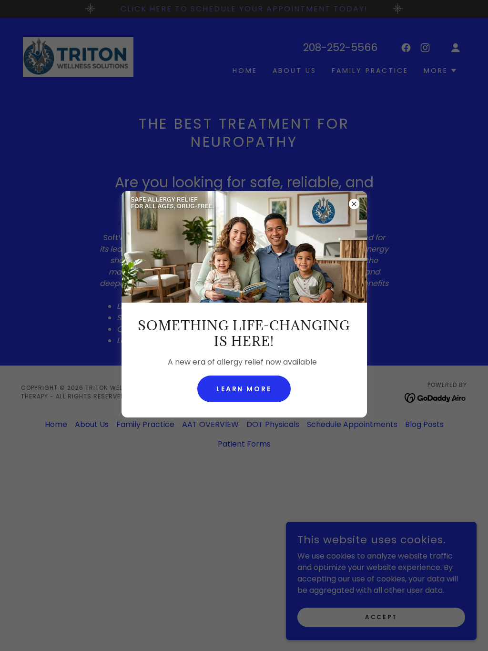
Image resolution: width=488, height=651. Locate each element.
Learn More (244, 389)
